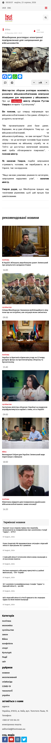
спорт (5, 648)
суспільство (8, 630)
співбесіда (7, 681)
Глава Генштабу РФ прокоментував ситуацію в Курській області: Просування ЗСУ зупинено (25, 544)
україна (6, 695)
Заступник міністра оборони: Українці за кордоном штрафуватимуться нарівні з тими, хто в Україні (24, 408)
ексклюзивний (9, 677)
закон (5, 634)
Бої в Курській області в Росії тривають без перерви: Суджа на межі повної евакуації (24, 599)
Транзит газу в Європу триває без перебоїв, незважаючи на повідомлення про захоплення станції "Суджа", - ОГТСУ (25, 530)
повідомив (16, 101)
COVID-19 (6, 686)
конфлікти (7, 643)
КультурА (6, 652)
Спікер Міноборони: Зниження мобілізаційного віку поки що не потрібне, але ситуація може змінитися (25, 311)
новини (6, 672)
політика (6, 621)
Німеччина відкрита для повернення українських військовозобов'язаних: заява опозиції (23, 503)
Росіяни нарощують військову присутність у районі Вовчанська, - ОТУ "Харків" (23, 572)
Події (4, 657)
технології (7, 691)
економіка (7, 625)
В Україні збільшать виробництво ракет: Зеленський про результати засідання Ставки (25, 264)
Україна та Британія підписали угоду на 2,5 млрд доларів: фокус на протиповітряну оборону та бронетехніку (23, 359)
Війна (5, 639)
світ (4, 661)
